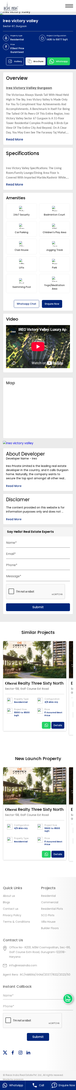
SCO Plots (47, 915)
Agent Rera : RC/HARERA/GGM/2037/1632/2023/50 (36, 975)
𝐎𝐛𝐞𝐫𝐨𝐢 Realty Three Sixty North (34, 683)
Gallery (18, 61)
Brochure (38, 61)
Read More (14, 139)
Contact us (10, 909)
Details (58, 725)
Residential (48, 896)
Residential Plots (52, 909)
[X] (5, 1052)
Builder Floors (50, 928)
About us (9, 896)
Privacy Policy (12, 915)
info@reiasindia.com (23, 965)
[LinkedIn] (28, 1052)
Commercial (49, 902)
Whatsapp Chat (26, 303)
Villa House (48, 922)
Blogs (6, 902)
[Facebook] (12, 1052)
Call (41, 1085)
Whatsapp (62, 61)
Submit (38, 607)
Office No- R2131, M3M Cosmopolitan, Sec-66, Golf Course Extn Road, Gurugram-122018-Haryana (40, 952)
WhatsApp (16, 1085)
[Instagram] (20, 1052)
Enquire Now (52, 303)
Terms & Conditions (16, 922)
